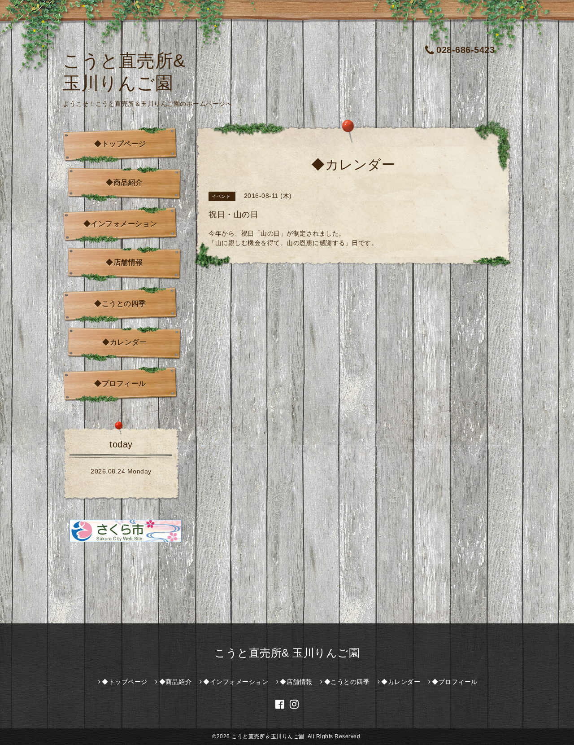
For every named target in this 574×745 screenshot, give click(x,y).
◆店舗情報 (124, 262)
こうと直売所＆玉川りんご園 (267, 736)
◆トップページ (120, 144)
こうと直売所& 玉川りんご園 (287, 653)
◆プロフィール (120, 383)
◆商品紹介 (124, 182)
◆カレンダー (124, 342)
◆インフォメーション (120, 224)
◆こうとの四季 (120, 303)
